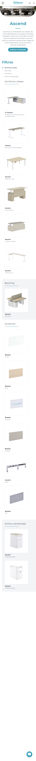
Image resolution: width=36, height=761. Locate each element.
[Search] (33, 3)
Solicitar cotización (18, 50)
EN (30, 3)
